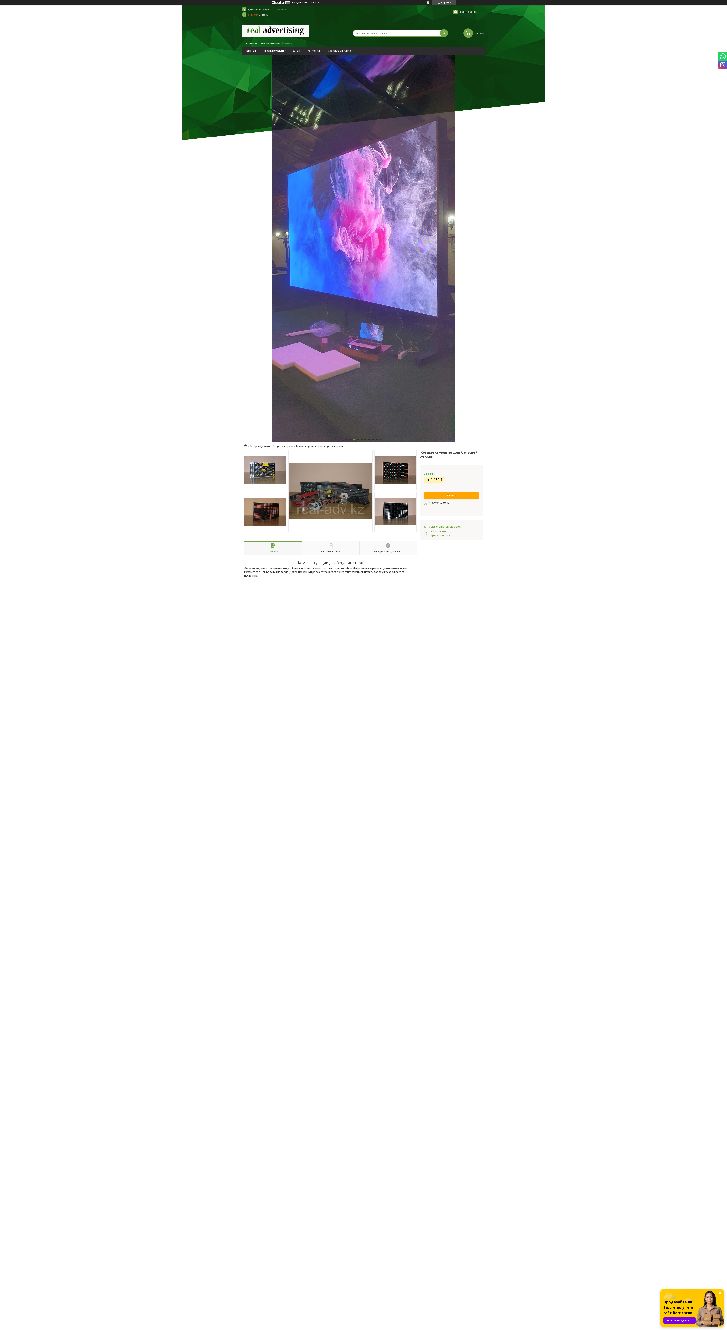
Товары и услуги (274, 50)
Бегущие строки (283, 446)
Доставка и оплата (339, 50)
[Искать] (444, 33)
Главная (251, 50)
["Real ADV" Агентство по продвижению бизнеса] (275, 30)
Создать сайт (299, 2)
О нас (296, 50)
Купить (451, 495)
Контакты (314, 50)
